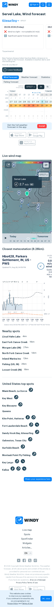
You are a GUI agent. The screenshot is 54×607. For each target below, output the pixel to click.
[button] (44, 266)
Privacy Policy (21, 583)
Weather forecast (29, 77)
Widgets (27, 543)
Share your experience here (37, 479)
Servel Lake (20, 179)
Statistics (45, 77)
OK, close (46, 599)
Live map (27, 530)
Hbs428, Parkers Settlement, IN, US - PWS (16, 260)
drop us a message (37, 580)
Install (42, 126)
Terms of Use (27, 603)
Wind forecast (10, 77)
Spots (27, 534)
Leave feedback (14, 70)
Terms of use (32, 583)
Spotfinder (27, 539)
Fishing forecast (11, 82)
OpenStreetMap (37, 232)
